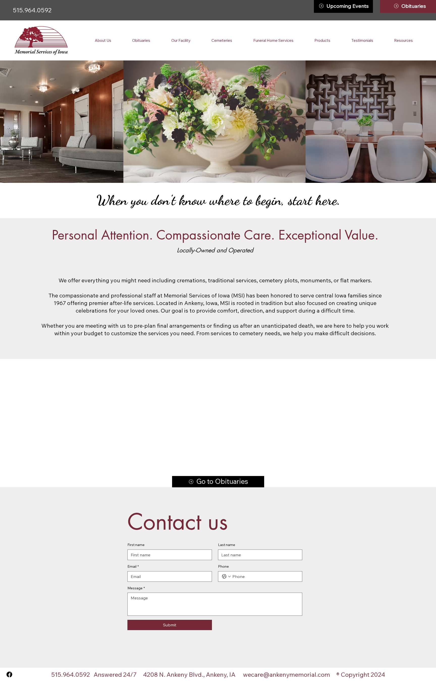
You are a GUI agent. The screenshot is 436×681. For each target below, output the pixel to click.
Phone (223, 566)
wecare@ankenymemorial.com (286, 674)
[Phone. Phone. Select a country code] (226, 576)
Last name (226, 544)
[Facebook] (9, 674)
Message (136, 588)
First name (136, 544)
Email (133, 566)
